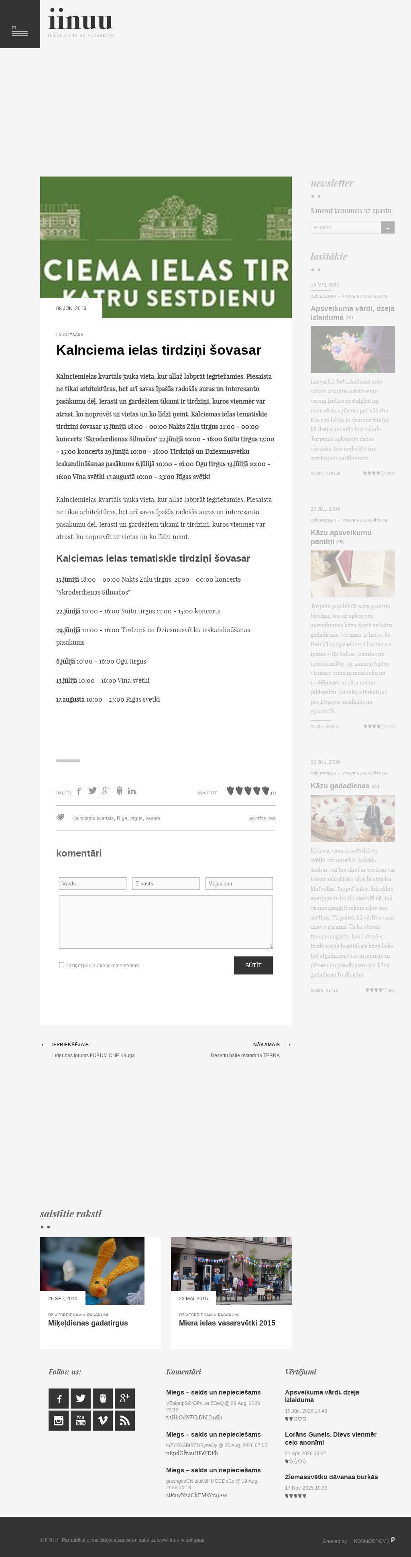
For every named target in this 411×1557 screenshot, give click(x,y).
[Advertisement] (211, 112)
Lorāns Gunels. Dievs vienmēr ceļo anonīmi (330, 1438)
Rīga (122, 818)
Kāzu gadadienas (340, 786)
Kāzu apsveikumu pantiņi (341, 537)
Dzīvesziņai (323, 296)
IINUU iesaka (69, 334)
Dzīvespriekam (64, 1314)
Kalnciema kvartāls (93, 818)
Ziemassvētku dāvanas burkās (331, 1477)
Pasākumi (97, 1314)
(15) (340, 542)
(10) (349, 317)
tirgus (136, 818)
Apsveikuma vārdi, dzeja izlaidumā (353, 313)
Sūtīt (253, 965)
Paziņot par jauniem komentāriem (101, 965)
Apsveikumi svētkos (365, 296)
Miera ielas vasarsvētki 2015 (227, 1323)
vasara (153, 818)
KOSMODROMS (372, 1541)
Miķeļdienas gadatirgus (88, 1323)
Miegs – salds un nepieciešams (213, 1392)
